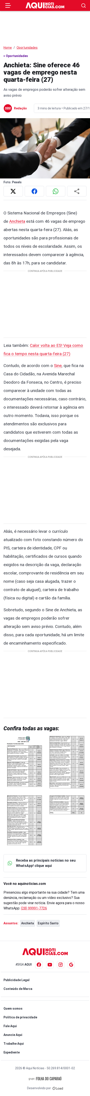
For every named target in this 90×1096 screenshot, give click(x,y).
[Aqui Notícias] (45, 5)
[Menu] (8, 5)
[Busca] (84, 6)
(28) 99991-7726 (34, 908)
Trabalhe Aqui (13, 1043)
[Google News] (71, 964)
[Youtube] (50, 964)
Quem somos (12, 1008)
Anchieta (17, 221)
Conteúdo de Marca (17, 989)
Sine (58, 365)
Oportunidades (27, 47)
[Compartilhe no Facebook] (34, 191)
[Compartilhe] (77, 191)
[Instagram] (60, 964)
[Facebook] (39, 964)
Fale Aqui (10, 1026)
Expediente (11, 1052)
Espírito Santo (48, 923)
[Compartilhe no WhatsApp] (55, 191)
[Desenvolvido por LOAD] (57, 1088)
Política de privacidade (20, 1017)
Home (7, 47)
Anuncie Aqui (12, 1035)
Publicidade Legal (16, 980)
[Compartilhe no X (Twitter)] (13, 191)
